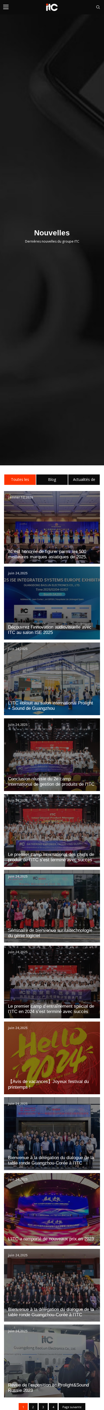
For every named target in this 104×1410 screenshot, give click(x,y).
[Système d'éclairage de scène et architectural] (52, 7)
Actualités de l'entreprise (84, 481)
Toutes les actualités (20, 481)
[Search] (96, 7)
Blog (52, 479)
